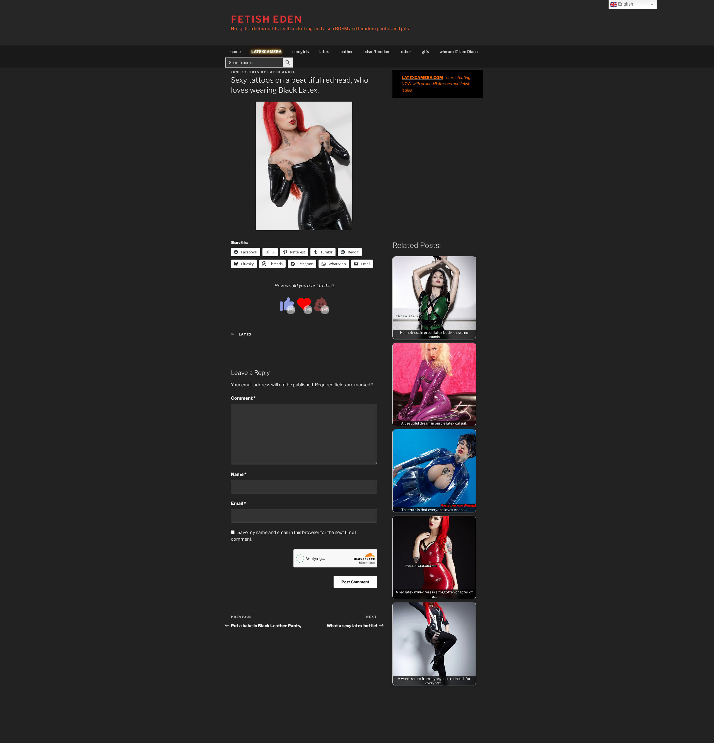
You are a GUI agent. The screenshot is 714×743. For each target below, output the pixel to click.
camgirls (300, 51)
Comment (243, 398)
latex (324, 51)
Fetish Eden (266, 19)
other (406, 51)
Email (238, 503)
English (625, 4)
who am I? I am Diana (459, 51)
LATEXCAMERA (266, 51)
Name (239, 474)
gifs (425, 51)
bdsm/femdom (376, 51)
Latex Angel (281, 72)
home (235, 51)
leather (346, 51)
